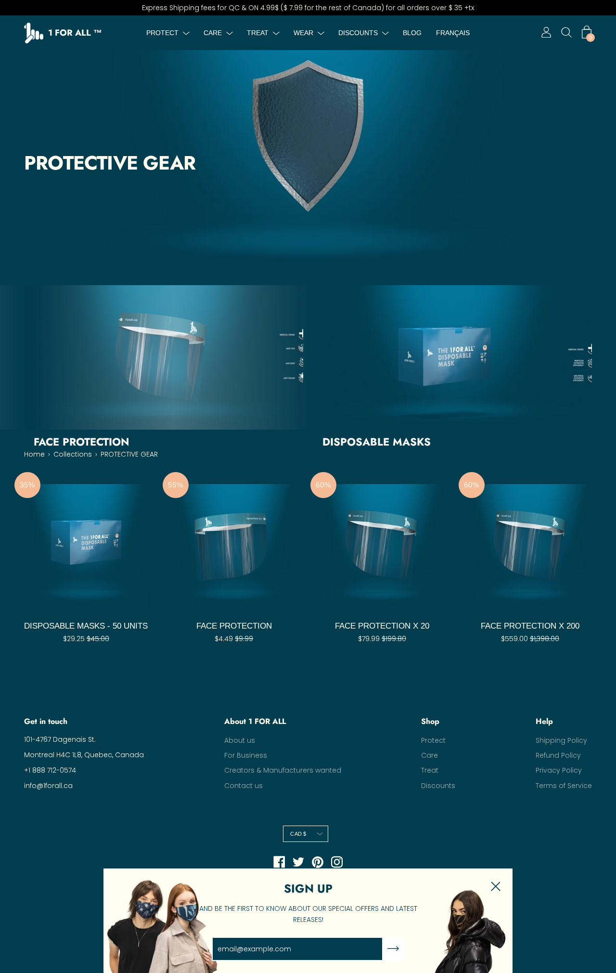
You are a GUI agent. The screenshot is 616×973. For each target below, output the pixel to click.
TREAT (258, 33)
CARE (213, 33)
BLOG (412, 33)
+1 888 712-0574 (50, 770)
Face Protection (234, 626)
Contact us (243, 785)
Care (429, 755)
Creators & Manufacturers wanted (282, 770)
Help (544, 721)
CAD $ (298, 834)
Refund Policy (558, 755)
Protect (433, 740)
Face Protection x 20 (382, 626)
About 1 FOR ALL (255, 721)
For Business (245, 755)
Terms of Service (564, 785)
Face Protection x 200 (530, 626)
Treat (429, 770)
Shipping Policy (561, 740)
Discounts (438, 785)
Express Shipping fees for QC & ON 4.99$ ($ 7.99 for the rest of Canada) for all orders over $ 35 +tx (308, 8)
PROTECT (162, 33)
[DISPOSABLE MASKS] (452, 357)
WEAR (303, 33)
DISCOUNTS (358, 33)
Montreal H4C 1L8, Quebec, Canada (84, 755)
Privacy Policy (559, 770)
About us (239, 740)
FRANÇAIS (453, 33)
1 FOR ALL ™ (75, 33)
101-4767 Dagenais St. (60, 739)
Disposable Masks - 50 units (86, 626)
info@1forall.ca (48, 785)
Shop (430, 721)
